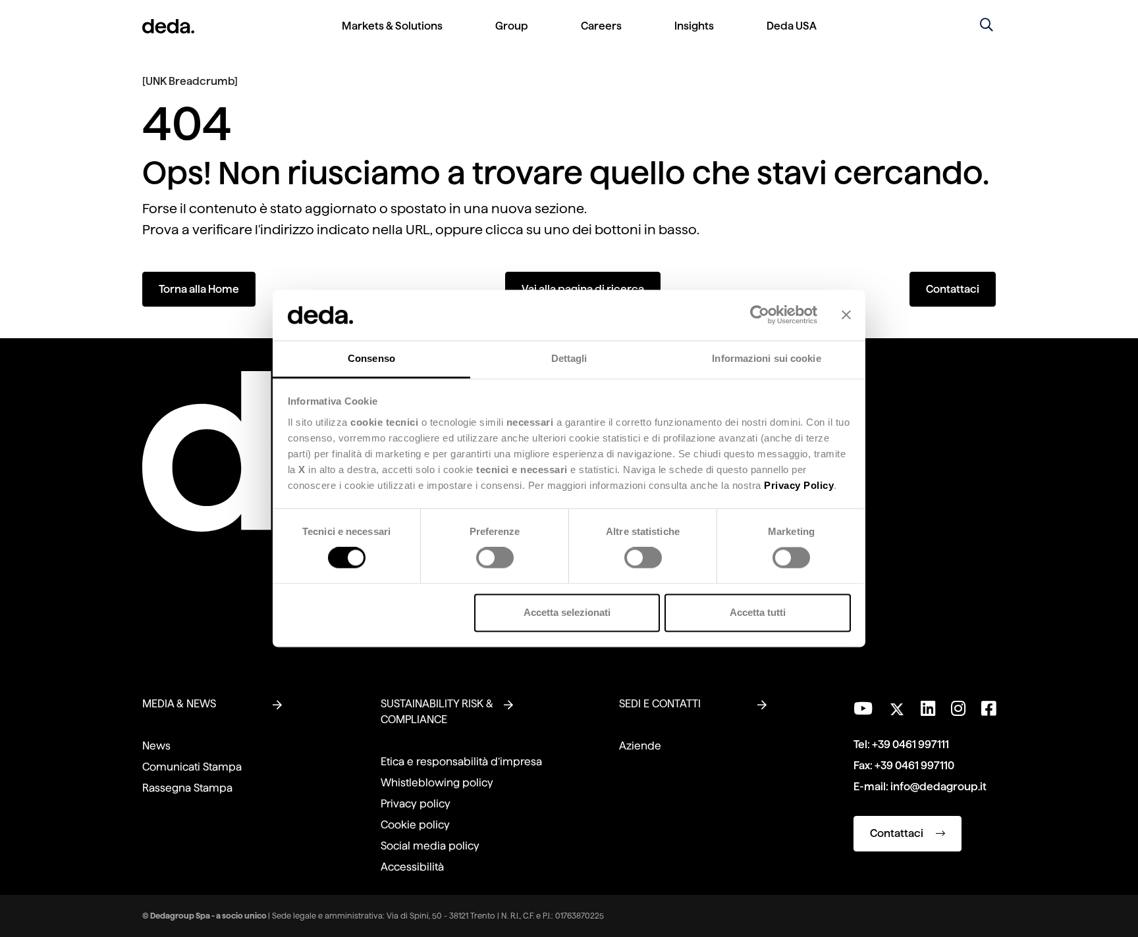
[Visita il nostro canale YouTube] (863, 708)
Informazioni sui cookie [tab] (766, 358)
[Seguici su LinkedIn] (928, 708)
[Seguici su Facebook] (988, 708)
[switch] (495, 558)
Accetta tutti (758, 612)
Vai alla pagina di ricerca (583, 289)
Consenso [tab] (371, 358)
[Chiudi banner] (846, 315)
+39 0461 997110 (914, 765)
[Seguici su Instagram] (958, 708)
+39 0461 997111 (910, 744)
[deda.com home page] (168, 26)
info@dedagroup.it (938, 786)
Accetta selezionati (567, 612)
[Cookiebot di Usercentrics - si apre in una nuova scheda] (759, 315)
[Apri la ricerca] (986, 26)
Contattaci (952, 289)
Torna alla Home (199, 289)
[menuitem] (392, 36)
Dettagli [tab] (569, 358)
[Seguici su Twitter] (896, 705)
